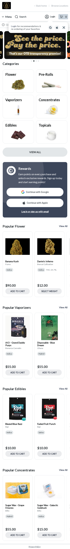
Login (52, 16)
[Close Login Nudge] (63, 27)
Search (22, 16)
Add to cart (17, 291)
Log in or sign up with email (35, 211)
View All (35, 152)
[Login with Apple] (57, 27)
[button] (38, 27)
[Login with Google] (50, 27)
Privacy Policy (35, 546)
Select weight (49, 291)
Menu (8, 16)
